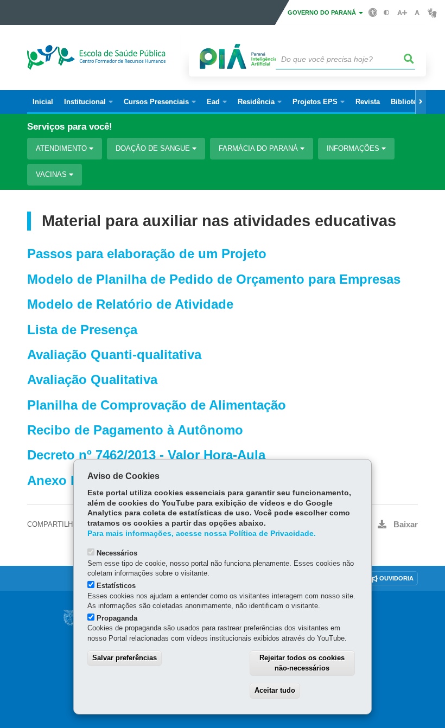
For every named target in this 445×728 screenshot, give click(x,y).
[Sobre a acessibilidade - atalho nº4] (373, 12)
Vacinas (52, 174)
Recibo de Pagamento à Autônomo (135, 430)
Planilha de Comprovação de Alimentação (156, 405)
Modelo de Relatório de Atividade (130, 304)
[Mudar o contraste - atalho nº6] (386, 13)
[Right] (420, 102)
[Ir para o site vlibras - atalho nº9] (432, 13)
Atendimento (62, 148)
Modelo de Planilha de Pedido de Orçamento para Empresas (213, 279)
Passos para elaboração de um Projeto (146, 253)
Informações (354, 148)
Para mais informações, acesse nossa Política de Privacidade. (201, 533)
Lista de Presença (82, 329)
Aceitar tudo (275, 690)
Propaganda (117, 618)
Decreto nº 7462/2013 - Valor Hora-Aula (146, 455)
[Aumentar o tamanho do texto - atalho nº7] (402, 13)
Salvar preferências (124, 658)
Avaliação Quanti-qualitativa (114, 354)
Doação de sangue (154, 148)
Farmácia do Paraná (259, 148)
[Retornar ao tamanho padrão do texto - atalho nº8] (417, 13)
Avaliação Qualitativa (92, 379)
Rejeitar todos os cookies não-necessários (302, 663)
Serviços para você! (69, 127)
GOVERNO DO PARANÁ (323, 12)
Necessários (117, 553)
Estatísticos (116, 586)
